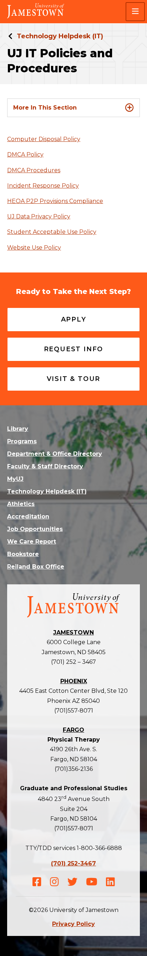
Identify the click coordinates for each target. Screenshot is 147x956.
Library (17, 428)
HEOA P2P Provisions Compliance (55, 201)
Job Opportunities (35, 529)
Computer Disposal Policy (43, 139)
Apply (73, 319)
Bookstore (23, 554)
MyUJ (15, 478)
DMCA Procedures (33, 170)
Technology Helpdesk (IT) (60, 36)
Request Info (73, 349)
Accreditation (28, 516)
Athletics (21, 504)
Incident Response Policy (43, 185)
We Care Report (31, 541)
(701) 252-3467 (73, 863)
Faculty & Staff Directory (45, 466)
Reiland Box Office (35, 566)
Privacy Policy (73, 924)
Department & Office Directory (54, 453)
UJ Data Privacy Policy (38, 216)
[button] (135, 11)
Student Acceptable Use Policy (51, 231)
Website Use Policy (34, 247)
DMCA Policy (25, 154)
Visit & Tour (74, 379)
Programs (22, 441)
